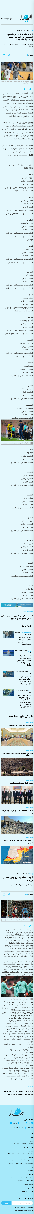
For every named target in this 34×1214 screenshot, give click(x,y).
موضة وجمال (19, 1177)
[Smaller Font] (30, 89)
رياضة (31, 30)
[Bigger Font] (25, 89)
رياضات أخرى (30, 1167)
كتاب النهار (29, 722)
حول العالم (20, 1180)
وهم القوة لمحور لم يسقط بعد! (21, 783)
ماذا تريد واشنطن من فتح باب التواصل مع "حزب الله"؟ (18, 754)
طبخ (12, 1177)
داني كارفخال (22, 1094)
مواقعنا (6, 18)
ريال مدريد (29, 1091)
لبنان (29, 671)
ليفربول (21, 1091)
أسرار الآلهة (16, 1144)
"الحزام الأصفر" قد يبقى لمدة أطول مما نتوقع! (18, 841)
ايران (31, 1137)
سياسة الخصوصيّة (27, 1191)
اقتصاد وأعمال (28, 1147)
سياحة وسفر (30, 1180)
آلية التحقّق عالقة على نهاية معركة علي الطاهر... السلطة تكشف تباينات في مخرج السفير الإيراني (24, 701)
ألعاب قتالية (19, 1163)
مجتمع (24, 1144)
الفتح (19, 618)
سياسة (31, 1144)
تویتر (29, 1123)
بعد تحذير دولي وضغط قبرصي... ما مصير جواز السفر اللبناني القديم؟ (24, 680)
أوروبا (29, 650)
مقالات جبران (11, 1154)
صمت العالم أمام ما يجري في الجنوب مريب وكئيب (17, 811)
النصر (24, 618)
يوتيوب (15, 1123)
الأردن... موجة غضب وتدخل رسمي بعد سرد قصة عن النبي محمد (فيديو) (24, 641)
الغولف (11, 1163)
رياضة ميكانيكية (29, 1163)
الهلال (22, 615)
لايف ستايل (29, 1174)
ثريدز (23, 1127)
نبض (29, 1127)
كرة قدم (30, 1160)
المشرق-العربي (26, 632)
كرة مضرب (14, 1160)
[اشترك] (17, 605)
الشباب (29, 618)
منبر (18, 1154)
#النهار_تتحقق (28, 1184)
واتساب (16, 1127)
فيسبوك (23, 1123)
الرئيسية (30, 1134)
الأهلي (3, 615)
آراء (23, 1154)
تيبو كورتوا (13, 1091)
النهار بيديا (30, 1188)
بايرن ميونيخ (11, 1094)
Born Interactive (19, 1210)
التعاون (13, 618)
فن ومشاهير (29, 1177)
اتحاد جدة (29, 615)
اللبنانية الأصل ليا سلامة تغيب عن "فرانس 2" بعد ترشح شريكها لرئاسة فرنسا (24, 660)
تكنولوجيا (30, 1171)
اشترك (6, 1203)
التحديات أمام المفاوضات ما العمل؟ (20, 725)
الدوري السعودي (13, 615)
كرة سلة (23, 1160)
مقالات (31, 1151)
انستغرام (7, 1123)
